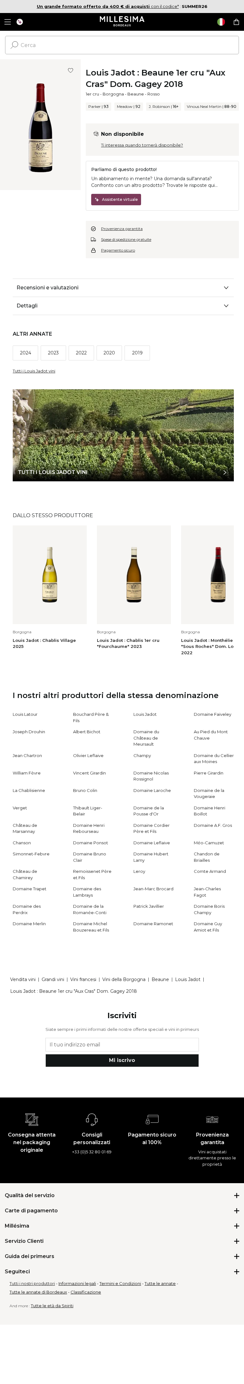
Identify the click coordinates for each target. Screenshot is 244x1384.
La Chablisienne (29, 790)
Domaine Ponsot (90, 842)
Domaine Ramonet (153, 923)
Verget (20, 807)
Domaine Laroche (152, 790)
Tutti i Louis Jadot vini (34, 370)
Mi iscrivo (122, 1060)
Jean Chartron (27, 755)
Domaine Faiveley (212, 714)
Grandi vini (53, 979)
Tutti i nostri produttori (32, 1283)
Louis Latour (25, 714)
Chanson (22, 842)
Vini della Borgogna (124, 979)
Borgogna (113, 93)
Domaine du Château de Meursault (146, 738)
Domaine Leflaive (151, 842)
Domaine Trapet (29, 888)
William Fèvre (27, 772)
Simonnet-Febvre (31, 853)
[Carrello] (236, 22)
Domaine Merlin (29, 923)
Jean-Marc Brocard (153, 888)
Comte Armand (210, 871)
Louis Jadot (145, 714)
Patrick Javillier (148, 906)
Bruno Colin (85, 790)
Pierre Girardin (208, 772)
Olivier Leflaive (88, 755)
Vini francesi (83, 979)
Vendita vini (23, 979)
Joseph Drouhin (29, 731)
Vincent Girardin (89, 772)
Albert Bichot (86, 731)
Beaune (135, 93)
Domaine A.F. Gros (213, 825)
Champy (142, 755)
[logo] (122, 22)
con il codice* (108, 6)
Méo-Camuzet (209, 842)
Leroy (139, 871)
